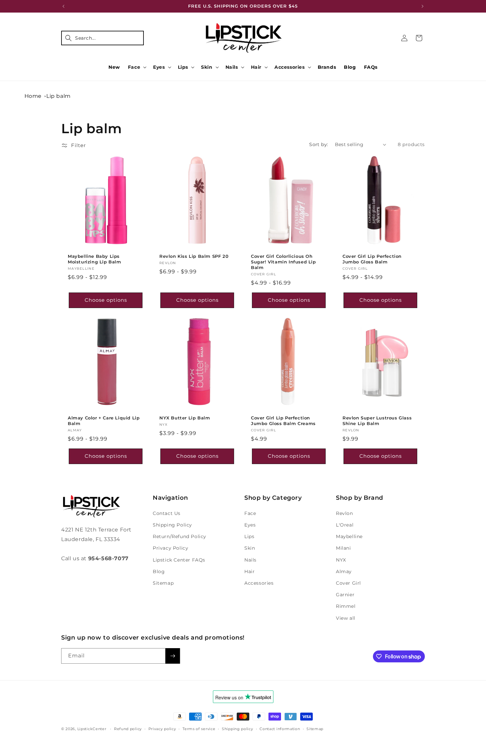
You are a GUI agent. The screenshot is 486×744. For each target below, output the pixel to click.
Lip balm (58, 96)
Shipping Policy (172, 525)
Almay (344, 571)
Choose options (106, 300)
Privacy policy (162, 728)
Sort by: (318, 144)
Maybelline (349, 536)
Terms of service (198, 728)
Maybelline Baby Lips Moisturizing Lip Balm (94, 259)
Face (134, 67)
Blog (159, 571)
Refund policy (128, 728)
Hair (256, 67)
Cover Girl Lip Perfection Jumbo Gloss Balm (372, 259)
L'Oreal (344, 525)
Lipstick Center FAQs (179, 560)
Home (33, 96)
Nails (231, 67)
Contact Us (167, 513)
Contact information (280, 728)
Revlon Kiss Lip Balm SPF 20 (193, 256)
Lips (183, 67)
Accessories (289, 67)
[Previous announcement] (63, 6)
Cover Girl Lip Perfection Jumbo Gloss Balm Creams (283, 420)
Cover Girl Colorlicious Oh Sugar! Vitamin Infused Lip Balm (283, 262)
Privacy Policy (170, 548)
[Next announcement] (422, 6)
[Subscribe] (172, 656)
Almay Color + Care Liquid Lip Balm (104, 420)
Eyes (159, 67)
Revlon (344, 513)
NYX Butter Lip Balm (184, 417)
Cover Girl (348, 583)
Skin (206, 67)
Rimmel (346, 606)
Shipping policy (237, 728)
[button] (102, 38)
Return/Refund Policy (179, 536)
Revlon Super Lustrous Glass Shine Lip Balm (377, 420)
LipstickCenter (91, 728)
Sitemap (163, 583)
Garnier (345, 595)
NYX (341, 560)
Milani (343, 548)
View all (345, 618)
